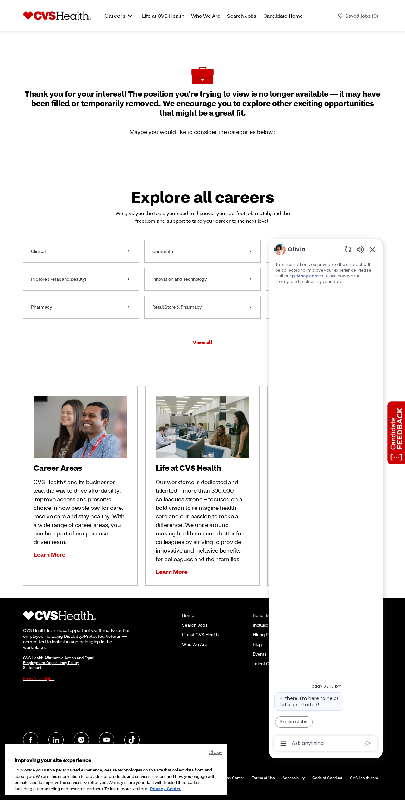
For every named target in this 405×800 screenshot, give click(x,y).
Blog (257, 644)
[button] (202, 342)
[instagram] (81, 739)
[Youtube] (106, 739)
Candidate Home (283, 15)
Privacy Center (231, 777)
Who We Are (205, 15)
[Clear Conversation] (348, 249)
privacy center (308, 275)
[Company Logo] (57, 15)
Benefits (261, 615)
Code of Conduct (327, 777)
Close (215, 752)
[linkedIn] (56, 739)
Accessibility (294, 777)
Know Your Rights (38, 678)
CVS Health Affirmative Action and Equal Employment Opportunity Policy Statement (58, 663)
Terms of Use (263, 777)
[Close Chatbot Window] (372, 249)
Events (259, 654)
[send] (368, 743)
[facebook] (30, 739)
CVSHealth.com (364, 777)
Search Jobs (241, 15)
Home (188, 615)
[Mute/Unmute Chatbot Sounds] (360, 249)
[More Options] (283, 743)
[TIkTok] (132, 739)
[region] (326, 495)
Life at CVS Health (163, 15)
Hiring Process (267, 634)
